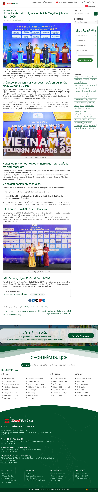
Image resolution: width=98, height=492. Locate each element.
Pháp (88, 108)
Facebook (9, 294)
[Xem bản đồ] (18, 439)
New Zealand (89, 105)
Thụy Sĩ (84, 119)
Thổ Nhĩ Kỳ (78, 119)
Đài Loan (77, 128)
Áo (84, 125)
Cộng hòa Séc (91, 85)
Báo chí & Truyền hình (10, 10)
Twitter (18, 294)
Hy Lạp (93, 91)
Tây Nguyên (78, 125)
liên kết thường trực (47, 307)
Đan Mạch (92, 125)
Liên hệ (82, 2)
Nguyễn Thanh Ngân (24, 20)
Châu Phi (93, 79)
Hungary (86, 91)
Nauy (81, 105)
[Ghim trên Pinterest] (40, 300)
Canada (86, 79)
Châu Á (77, 82)
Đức (93, 128)
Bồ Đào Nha (78, 79)
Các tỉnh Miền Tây (80, 85)
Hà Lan (77, 94)
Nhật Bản (82, 108)
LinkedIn (26, 294)
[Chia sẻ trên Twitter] (33, 300)
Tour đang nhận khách (68, 2)
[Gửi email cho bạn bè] (36, 300)
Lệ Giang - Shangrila (81, 102)
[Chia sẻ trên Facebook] (29, 300)
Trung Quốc (91, 119)
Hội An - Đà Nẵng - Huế (82, 97)
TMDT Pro (66, 489)
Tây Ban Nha (87, 122)
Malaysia (91, 102)
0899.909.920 (12, 452)
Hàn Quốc (84, 94)
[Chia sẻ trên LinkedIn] (43, 300)
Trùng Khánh (78, 122)
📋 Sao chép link (37, 294)
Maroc (76, 105)
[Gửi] (96, 13)
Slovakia (84, 111)
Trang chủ (36, 2)
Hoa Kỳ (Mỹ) (78, 91)
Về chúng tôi (48, 2)
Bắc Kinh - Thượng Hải (87, 77)
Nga (76, 108)
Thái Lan (93, 117)
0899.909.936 (12, 462)
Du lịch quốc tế (84, 88)
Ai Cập (77, 77)
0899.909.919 (12, 443)
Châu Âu (83, 82)
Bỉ (96, 77)
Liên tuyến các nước (81, 99)
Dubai (76, 88)
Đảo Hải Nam (86, 128)
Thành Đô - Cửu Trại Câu (82, 117)
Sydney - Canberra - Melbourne (84, 114)
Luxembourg (92, 99)
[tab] (26, 365)
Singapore (78, 111)
